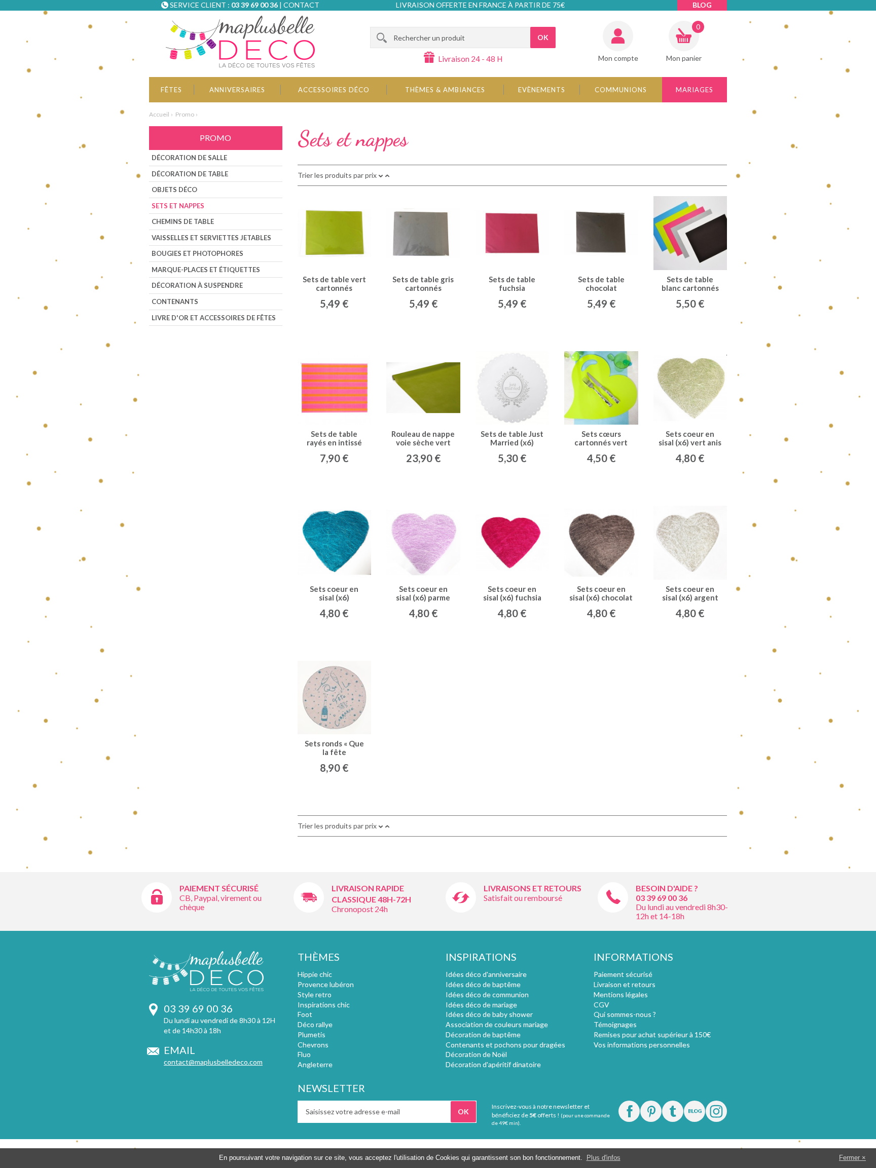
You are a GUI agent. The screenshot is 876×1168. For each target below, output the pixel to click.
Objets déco (174, 189)
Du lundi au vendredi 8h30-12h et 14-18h (682, 911)
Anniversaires (237, 90)
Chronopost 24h (360, 909)
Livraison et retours (624, 984)
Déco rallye (315, 1024)
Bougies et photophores (197, 253)
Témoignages (615, 1024)
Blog (702, 5)
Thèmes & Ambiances (445, 90)
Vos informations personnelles (642, 1044)
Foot (305, 1014)
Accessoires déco (334, 90)
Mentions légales (621, 994)
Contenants (175, 301)
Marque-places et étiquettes (206, 270)
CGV (601, 1004)
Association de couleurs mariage (497, 1024)
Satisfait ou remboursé (523, 897)
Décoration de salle (189, 158)
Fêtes (171, 90)
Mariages (694, 90)
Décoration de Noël (476, 1054)
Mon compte (618, 58)
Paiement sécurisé (219, 888)
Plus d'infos (603, 1157)
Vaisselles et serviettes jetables (211, 238)
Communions (621, 90)
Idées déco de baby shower (489, 1014)
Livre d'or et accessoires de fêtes (214, 318)
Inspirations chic (324, 1004)
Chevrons (313, 1044)
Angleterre (315, 1064)
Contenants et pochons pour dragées (505, 1044)
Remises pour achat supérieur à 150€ (652, 1034)
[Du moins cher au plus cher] (387, 175)
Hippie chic (315, 974)
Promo (184, 114)
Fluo (304, 1054)
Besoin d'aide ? (667, 888)
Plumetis (311, 1034)
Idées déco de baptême (483, 984)
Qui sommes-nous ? (625, 1014)
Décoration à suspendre (197, 285)
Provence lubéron (326, 984)
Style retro (315, 994)
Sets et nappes (178, 206)
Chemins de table (183, 221)
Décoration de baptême (483, 1034)
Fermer (849, 1157)
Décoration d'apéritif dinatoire (493, 1064)
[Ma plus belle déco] (240, 41)
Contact (301, 5)
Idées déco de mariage (481, 1004)
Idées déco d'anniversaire (486, 974)
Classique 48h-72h (371, 899)
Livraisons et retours (532, 888)
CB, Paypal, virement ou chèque (220, 902)
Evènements (541, 90)
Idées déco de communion (487, 994)
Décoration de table (190, 174)
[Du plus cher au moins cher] (380, 175)
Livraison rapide (368, 888)
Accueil (159, 114)
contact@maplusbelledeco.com (213, 1062)
